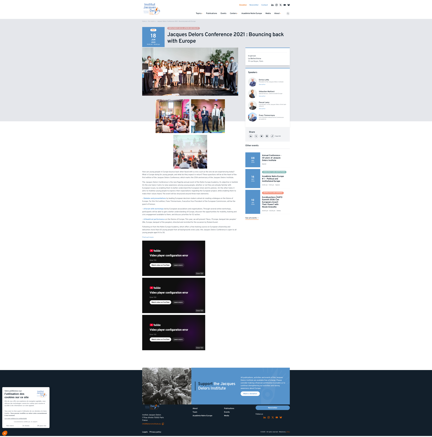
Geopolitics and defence (272, 193)
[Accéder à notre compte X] (280, 5)
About (195, 408)
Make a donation (250, 393)
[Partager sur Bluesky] (261, 136)
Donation (243, 5)
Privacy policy (155, 432)
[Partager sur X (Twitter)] (256, 136)
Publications (211, 13)
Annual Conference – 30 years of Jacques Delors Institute (271, 158)
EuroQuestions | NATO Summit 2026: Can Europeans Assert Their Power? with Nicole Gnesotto (272, 202)
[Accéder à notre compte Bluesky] (289, 5)
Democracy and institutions (274, 172)
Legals (145, 432)
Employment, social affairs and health (183, 28)
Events (223, 13)
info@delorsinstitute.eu (153, 423)
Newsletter (254, 5)
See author (262, 84)
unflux (288, 432)
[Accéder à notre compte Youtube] (285, 5)
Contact (264, 5)
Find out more (148, 237)
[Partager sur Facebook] (267, 136)
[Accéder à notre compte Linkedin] (272, 5)
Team (195, 412)
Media (268, 13)
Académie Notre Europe (251, 13)
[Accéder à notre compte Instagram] (276, 5)
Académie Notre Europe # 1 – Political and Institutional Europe (273, 179)
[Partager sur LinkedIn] (251, 136)
